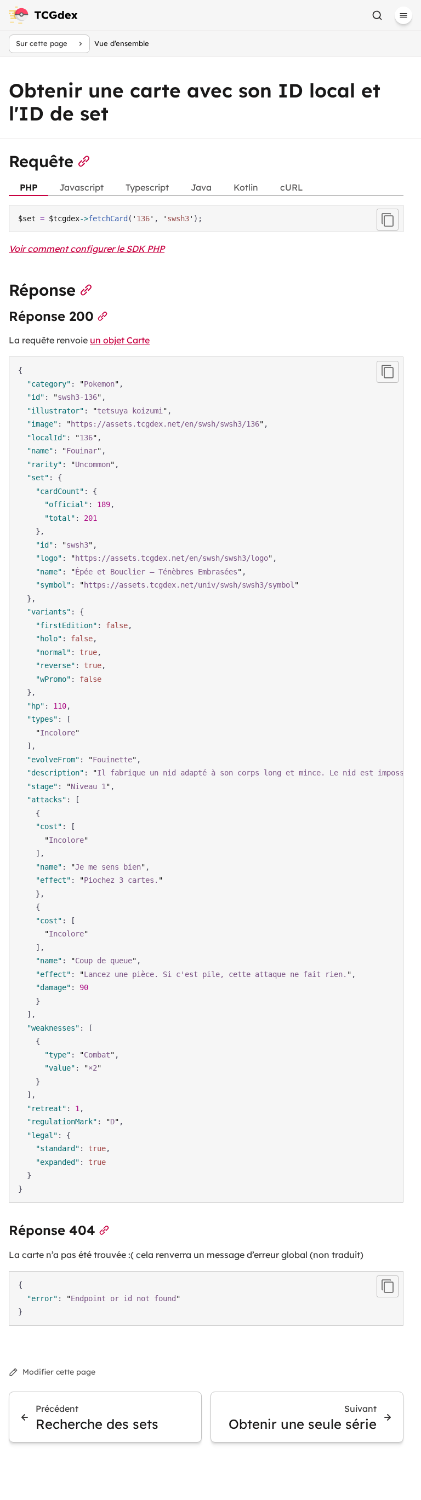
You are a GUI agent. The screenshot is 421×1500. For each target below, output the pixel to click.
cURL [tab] (291, 187)
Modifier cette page (58, 1372)
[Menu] (403, 15)
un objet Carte (120, 340)
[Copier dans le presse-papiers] (388, 220)
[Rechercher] (377, 15)
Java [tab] (201, 187)
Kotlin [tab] (246, 187)
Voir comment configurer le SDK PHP (86, 248)
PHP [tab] (28, 187)
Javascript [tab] (81, 187)
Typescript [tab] (147, 187)
